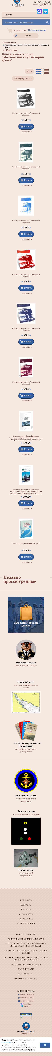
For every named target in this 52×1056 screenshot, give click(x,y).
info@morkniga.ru (27, 1001)
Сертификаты (25, 974)
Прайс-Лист (26, 900)
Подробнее (26, 132)
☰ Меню (8, 14)
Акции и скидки (26, 923)
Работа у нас (26, 919)
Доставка (26, 909)
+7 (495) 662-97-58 (42, 2)
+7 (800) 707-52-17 (27, 997)
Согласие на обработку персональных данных (26, 952)
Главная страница (9, 42)
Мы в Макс (27, 1004)
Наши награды (26, 969)
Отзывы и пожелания (26, 978)
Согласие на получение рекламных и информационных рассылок (26, 945)
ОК (45, 1045)
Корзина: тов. (20, 30)
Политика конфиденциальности (26, 939)
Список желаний (38, 30)
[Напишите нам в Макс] (39, 11)
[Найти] (47, 22)
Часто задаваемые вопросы (26, 964)
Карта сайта (26, 914)
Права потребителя (26, 934)
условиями (6, 1042)
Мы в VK (27, 1006)
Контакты (26, 905)
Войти (28, 35)
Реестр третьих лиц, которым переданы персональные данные (26, 958)
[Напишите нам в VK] (45, 11)
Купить (28, 126)
